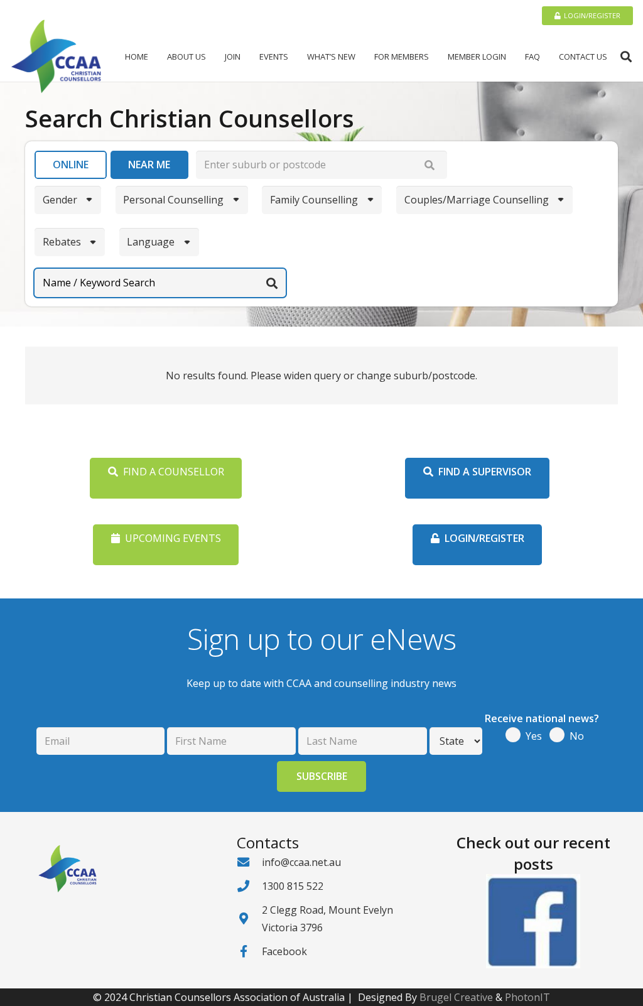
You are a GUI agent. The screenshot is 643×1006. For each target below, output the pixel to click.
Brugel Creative (456, 997)
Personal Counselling (173, 200)
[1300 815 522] (249, 886)
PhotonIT (527, 997)
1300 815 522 (292, 886)
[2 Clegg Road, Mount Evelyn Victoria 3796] (249, 918)
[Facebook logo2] (533, 921)
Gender (60, 200)
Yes (534, 736)
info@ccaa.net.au (301, 862)
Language (151, 242)
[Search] (429, 165)
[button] (211, 56)
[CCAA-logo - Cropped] (56, 56)
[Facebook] (249, 951)
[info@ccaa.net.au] (249, 862)
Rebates (62, 242)
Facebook (284, 951)
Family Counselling (314, 200)
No (577, 736)
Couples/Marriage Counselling (476, 200)
